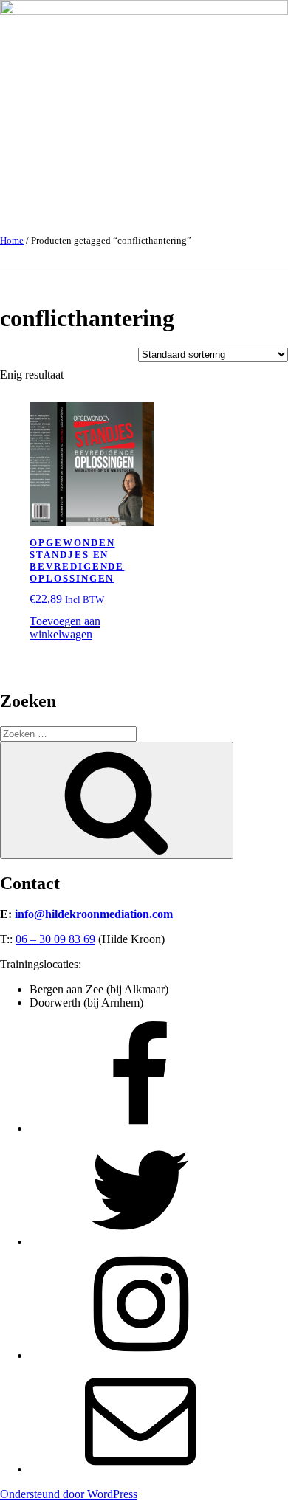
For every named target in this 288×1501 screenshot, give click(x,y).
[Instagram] (140, 1355)
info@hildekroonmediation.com (94, 914)
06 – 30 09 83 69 (55, 939)
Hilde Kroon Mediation (54, 190)
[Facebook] (140, 1128)
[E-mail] (140, 1469)
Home (12, 240)
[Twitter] (140, 1241)
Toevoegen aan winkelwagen (65, 628)
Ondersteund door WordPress (68, 1494)
